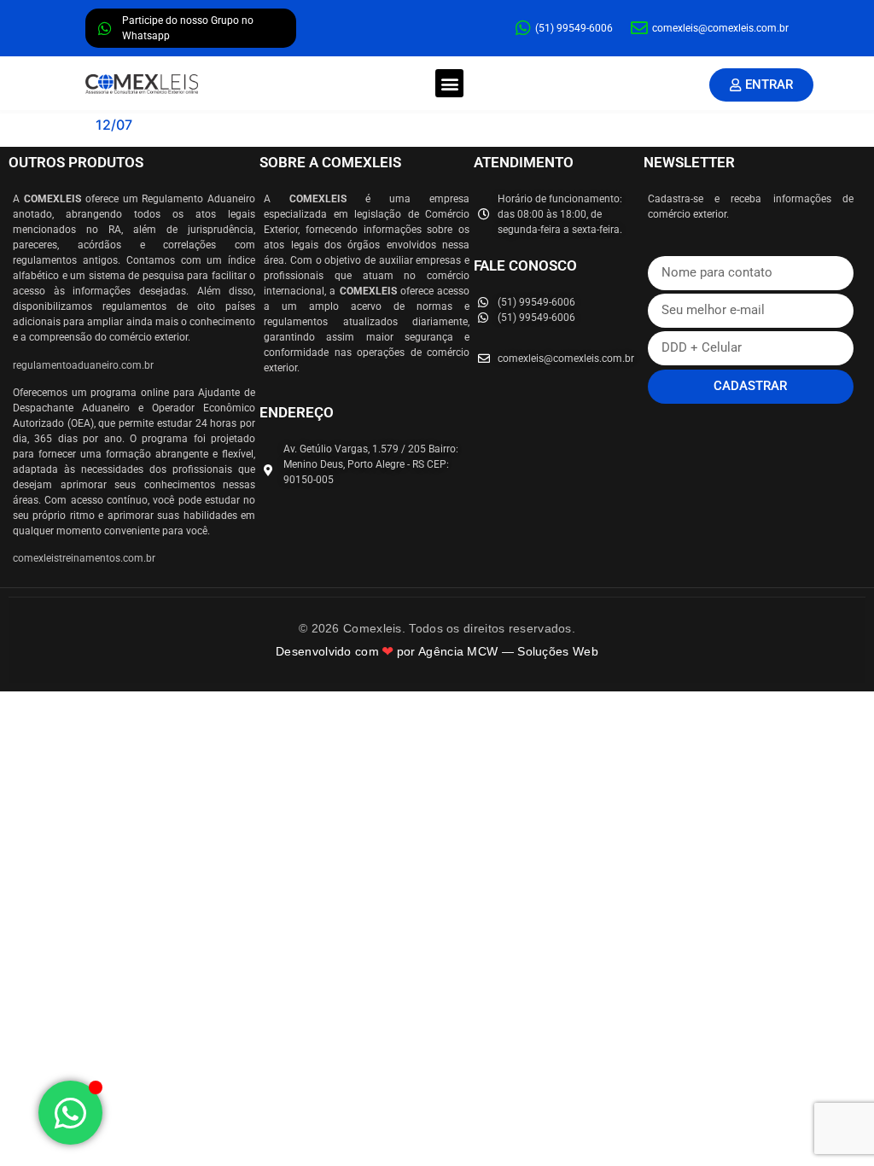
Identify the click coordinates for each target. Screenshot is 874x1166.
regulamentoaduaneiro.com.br (83, 365)
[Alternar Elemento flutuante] (70, 1113)
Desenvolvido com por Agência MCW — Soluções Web (437, 651)
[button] (449, 83)
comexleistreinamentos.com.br (84, 558)
